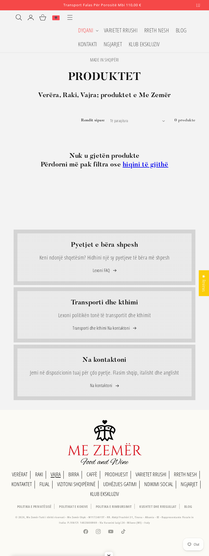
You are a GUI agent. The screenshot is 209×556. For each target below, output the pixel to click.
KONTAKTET (21, 484)
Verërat (19, 474)
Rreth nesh (185, 474)
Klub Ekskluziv (104, 493)
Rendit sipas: (92, 120)
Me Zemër (32, 517)
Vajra (56, 474)
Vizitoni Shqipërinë (76, 484)
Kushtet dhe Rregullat (157, 506)
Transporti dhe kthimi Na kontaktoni (102, 328)
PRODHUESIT (116, 474)
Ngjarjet (189, 484)
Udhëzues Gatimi (120, 484)
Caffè (92, 474)
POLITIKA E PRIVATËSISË (34, 506)
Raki (39, 474)
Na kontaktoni (101, 385)
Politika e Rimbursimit (114, 506)
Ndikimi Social (158, 484)
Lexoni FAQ (102, 270)
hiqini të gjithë (145, 165)
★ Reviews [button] (204, 283)
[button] (88, 30)
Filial (44, 484)
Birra (73, 474)
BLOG (188, 506)
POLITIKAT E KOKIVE (73, 506)
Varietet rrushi (151, 474)
